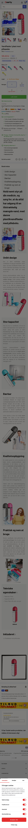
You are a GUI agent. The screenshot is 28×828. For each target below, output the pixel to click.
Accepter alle (14, 820)
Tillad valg (14, 825)
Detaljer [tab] (14, 780)
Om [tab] (23, 780)
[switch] (24, 800)
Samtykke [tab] (4, 780)
